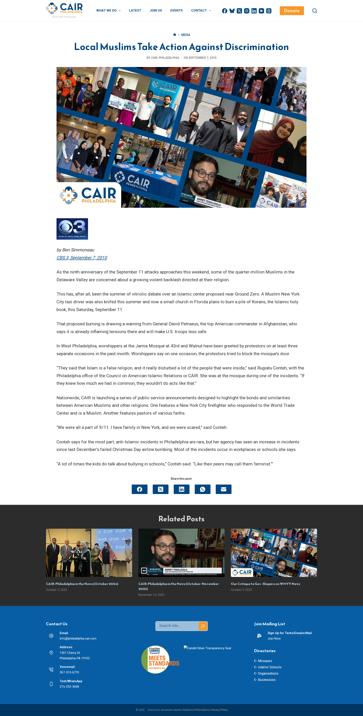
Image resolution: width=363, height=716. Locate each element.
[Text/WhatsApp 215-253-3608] (51, 684)
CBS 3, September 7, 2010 (82, 257)
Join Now (274, 638)
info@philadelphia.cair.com (78, 638)
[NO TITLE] (174, 35)
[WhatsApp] (202, 489)
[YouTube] (261, 10)
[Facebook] (224, 10)
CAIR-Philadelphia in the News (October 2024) (82, 583)
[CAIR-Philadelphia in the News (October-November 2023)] (181, 553)
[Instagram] (246, 10)
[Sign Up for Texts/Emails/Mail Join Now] (259, 636)
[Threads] (268, 10)
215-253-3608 (69, 686)
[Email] (223, 489)
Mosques (265, 661)
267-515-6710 (69, 672)
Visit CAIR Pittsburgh (64, 17)
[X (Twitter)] (239, 10)
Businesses (267, 680)
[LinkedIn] (254, 10)
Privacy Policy (219, 709)
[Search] (314, 10)
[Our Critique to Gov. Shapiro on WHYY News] (274, 553)
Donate (292, 10)
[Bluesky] (232, 10)
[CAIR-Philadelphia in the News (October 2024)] (89, 553)
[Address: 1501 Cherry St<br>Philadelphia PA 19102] (51, 653)
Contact (199, 10)
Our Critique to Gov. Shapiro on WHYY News (265, 583)
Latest (135, 10)
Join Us (156, 10)
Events (176, 10)
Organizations (268, 673)
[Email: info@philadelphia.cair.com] (51, 636)
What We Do (106, 10)
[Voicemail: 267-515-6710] (51, 669)
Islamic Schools (269, 667)
